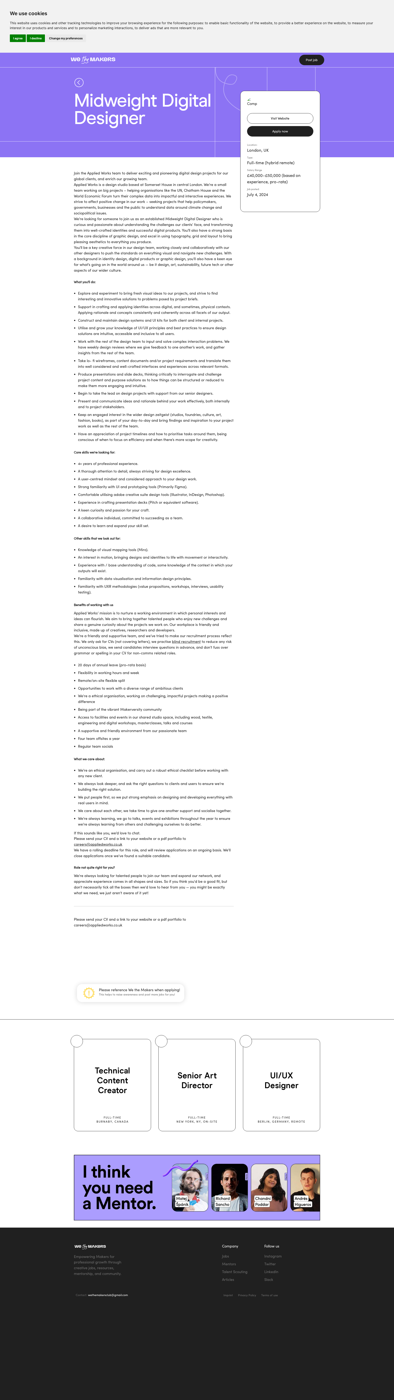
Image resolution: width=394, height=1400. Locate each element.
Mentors (229, 1264)
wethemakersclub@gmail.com (108, 1295)
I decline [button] (36, 38)
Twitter (270, 1264)
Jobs (225, 1256)
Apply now (280, 131)
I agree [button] (18, 38)
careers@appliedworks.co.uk (98, 844)
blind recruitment (186, 641)
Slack (268, 1279)
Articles (228, 1279)
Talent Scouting (234, 1271)
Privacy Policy (247, 1295)
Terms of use (269, 1295)
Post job (312, 60)
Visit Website (280, 118)
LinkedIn (271, 1271)
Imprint (228, 1295)
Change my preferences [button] (66, 38)
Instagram (273, 1256)
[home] (121, 60)
